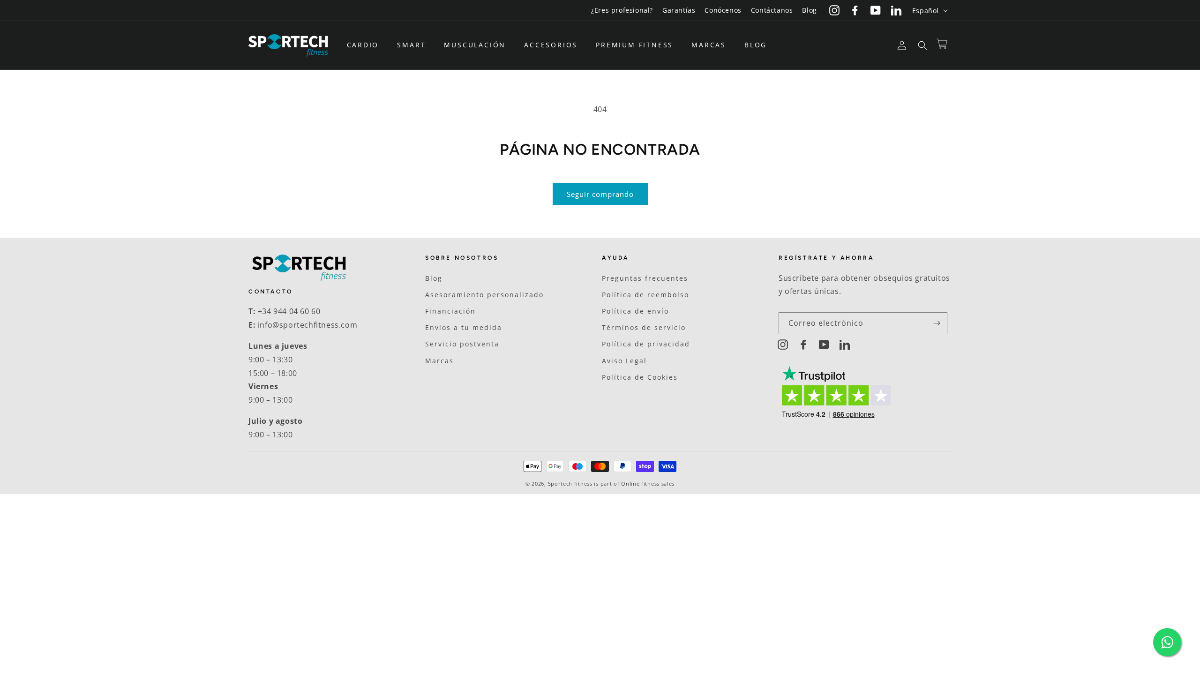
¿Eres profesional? (622, 10)
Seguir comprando (600, 194)
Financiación (450, 311)
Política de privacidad (646, 343)
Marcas (439, 360)
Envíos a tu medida (463, 327)
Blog (809, 10)
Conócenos (723, 10)
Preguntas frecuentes (645, 278)
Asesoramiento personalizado (484, 294)
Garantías (678, 10)
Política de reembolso (645, 294)
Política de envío (635, 311)
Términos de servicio (644, 327)
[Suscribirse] (936, 323)
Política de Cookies (640, 377)
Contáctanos (772, 10)
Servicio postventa (462, 343)
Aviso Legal (624, 360)
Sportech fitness (570, 483)
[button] (366, 45)
